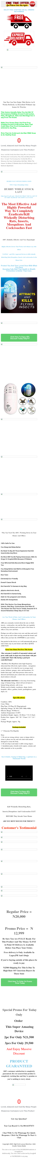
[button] (2, 295)
